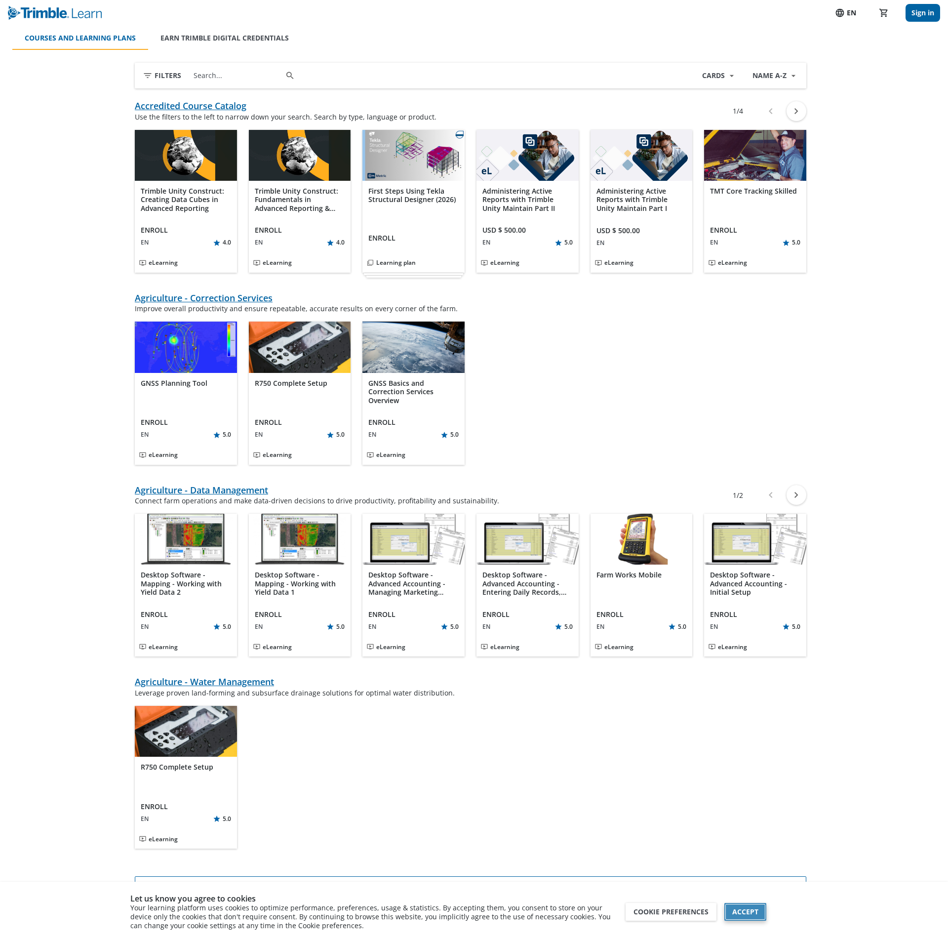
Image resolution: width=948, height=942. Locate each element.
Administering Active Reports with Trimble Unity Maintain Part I (632, 200)
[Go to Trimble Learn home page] (55, 13)
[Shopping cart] (884, 13)
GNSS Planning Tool (174, 383)
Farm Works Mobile (629, 575)
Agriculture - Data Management (201, 490)
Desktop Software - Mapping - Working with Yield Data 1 (295, 584)
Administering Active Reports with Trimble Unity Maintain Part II (518, 200)
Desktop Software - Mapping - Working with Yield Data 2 (181, 584)
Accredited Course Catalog (190, 106)
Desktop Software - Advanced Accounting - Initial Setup (748, 584)
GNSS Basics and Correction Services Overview (401, 392)
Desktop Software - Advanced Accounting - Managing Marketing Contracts (406, 584)
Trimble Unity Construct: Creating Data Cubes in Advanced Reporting (182, 200)
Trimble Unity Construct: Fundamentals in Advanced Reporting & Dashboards (296, 200)
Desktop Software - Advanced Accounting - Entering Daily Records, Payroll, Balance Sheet (521, 584)
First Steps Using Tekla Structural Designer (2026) (412, 195)
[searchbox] (237, 75)
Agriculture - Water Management (204, 682)
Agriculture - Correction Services (204, 298)
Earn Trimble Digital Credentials (224, 37)
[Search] (290, 75)
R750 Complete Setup (291, 383)
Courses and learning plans (80, 37)
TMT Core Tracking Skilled (753, 191)
